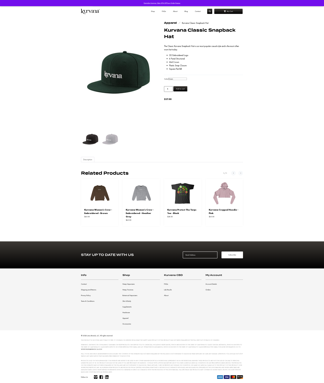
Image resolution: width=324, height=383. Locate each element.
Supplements (127, 307)
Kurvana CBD (173, 275)
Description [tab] (87, 159)
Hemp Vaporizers (129, 284)
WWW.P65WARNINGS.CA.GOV (91, 349)
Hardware (126, 312)
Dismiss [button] (177, 3)
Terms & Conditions (87, 301)
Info (83, 275)
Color (166, 79)
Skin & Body (127, 301)
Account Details (211, 284)
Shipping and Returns (88, 290)
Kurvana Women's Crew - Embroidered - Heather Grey (140, 213)
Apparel (125, 318)
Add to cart (180, 89)
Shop (153, 11)
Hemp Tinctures (128, 290)
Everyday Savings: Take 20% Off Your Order (159, 3)
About (175, 11)
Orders (208, 290)
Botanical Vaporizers (130, 295)
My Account (214, 275)
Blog (186, 11)
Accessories (127, 324)
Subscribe (232, 255)
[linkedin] (107, 377)
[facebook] (101, 377)
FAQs (164, 11)
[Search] (209, 11)
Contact (198, 11)
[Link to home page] (90, 11)
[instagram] (95, 377)
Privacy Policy (86, 295)
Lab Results (168, 290)
